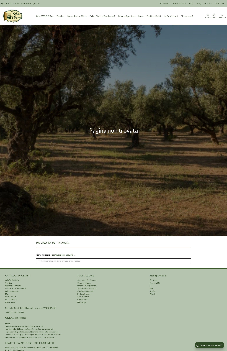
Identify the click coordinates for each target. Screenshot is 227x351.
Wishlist (220, 3)
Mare (141, 16)
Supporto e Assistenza (86, 280)
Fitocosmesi (187, 16)
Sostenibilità (179, 3)
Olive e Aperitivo (126, 16)
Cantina (60, 16)
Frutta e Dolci (154, 16)
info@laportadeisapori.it (16, 326)
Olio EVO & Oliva (44, 16)
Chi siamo (164, 3)
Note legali (81, 302)
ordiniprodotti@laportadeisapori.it (20, 329)
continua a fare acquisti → (63, 254)
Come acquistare (84, 283)
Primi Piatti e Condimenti (102, 16)
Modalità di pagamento (86, 285)
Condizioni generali (85, 291)
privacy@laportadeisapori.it (17, 337)
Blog (199, 3)
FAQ (191, 3)
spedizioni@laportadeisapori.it (18, 332)
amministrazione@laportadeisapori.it (21, 334)
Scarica (209, 3)
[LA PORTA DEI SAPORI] (13, 16)
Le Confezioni (171, 16)
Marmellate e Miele (77, 16)
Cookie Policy (82, 299)
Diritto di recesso (84, 294)
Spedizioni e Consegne (86, 288)
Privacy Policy (83, 297)
